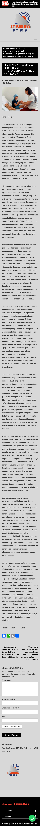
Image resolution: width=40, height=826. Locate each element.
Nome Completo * (9, 699)
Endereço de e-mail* (10, 708)
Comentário (7, 680)
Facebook (7, 811)
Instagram (7, 816)
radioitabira (32, 80)
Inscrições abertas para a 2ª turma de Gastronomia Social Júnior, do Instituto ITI (25, 4)
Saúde (8, 83)
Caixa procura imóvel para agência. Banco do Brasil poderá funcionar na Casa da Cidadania (10, 652)
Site (3, 716)
